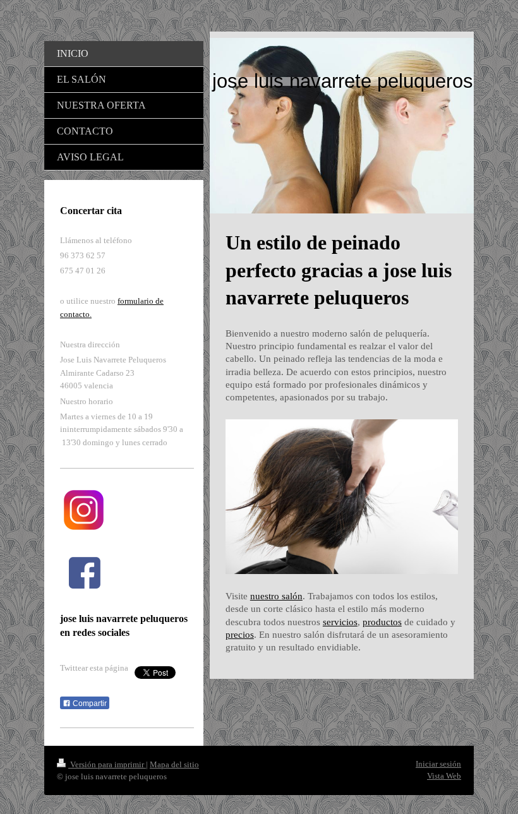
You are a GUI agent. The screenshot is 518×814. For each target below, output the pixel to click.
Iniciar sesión (438, 764)
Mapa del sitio (174, 764)
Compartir (89, 703)
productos (382, 622)
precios (240, 635)
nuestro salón (276, 596)
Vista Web (444, 776)
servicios (340, 622)
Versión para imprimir (107, 764)
